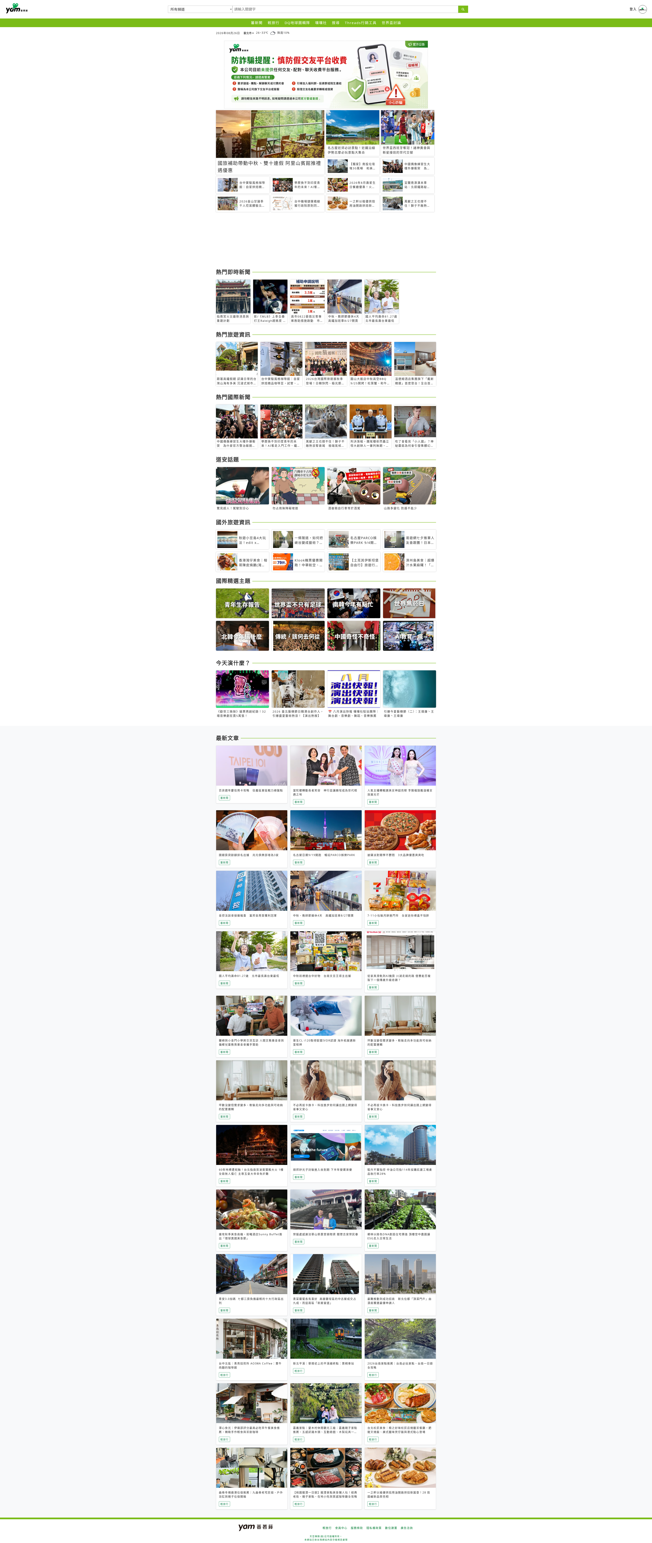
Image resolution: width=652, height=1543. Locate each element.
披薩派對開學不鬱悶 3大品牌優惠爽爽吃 (395, 855)
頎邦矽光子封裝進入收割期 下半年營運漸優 (322, 1170)
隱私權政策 (374, 1528)
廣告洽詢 (407, 1528)
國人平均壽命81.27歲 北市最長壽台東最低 (249, 976)
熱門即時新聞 (233, 272)
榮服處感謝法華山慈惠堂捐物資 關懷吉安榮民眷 (325, 1234)
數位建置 (391, 1528)
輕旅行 (273, 22)
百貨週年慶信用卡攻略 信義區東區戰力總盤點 (251, 790)
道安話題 (227, 459)
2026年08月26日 (228, 33)
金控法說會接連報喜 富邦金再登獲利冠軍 (248, 915)
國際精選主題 (233, 580)
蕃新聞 (257, 22)
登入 (633, 9)
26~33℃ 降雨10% (273, 33)
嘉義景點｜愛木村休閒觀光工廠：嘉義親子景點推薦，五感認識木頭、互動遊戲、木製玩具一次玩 (325, 1432)
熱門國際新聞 (233, 397)
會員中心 (341, 1528)
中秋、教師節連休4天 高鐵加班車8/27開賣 (323, 915)
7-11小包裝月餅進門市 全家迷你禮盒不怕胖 (398, 915)
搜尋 (336, 22)
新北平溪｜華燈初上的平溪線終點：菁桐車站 (323, 1363)
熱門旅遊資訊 (233, 334)
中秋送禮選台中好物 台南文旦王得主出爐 (322, 976)
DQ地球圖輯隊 (297, 22)
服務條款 (357, 1528)
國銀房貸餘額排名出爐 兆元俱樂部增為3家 (249, 855)
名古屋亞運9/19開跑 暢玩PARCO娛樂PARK (324, 855)
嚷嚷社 (321, 22)
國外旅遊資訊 (233, 522)
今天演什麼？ (233, 662)
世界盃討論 (391, 22)
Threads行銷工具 (361, 22)
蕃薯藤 (16, 8)
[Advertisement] (318, 240)
